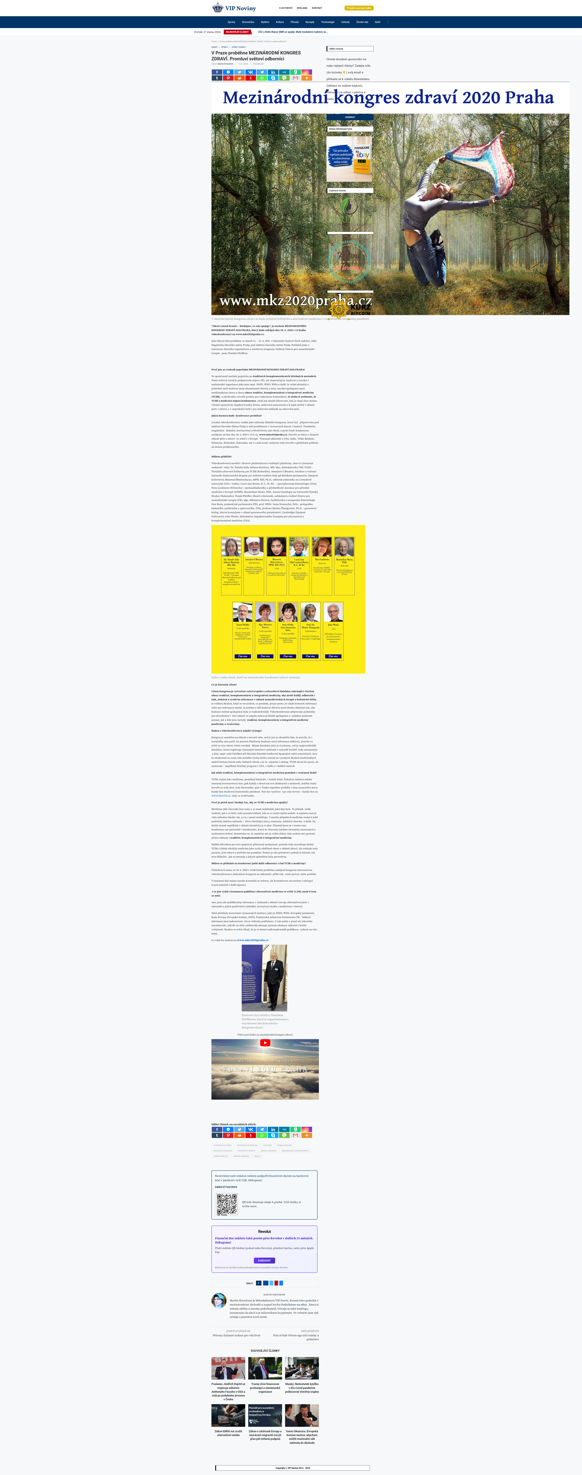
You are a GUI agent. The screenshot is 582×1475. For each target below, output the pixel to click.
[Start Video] (265, 1069)
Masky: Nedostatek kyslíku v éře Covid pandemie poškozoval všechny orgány (302, 1387)
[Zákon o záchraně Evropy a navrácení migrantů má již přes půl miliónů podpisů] (265, 1415)
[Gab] (295, 72)
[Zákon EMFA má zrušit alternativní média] (228, 1415)
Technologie (327, 22)
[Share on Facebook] (265, 1283)
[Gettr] (250, 78)
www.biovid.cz (220, 795)
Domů (214, 41)
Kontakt (317, 8)
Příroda (295, 22)
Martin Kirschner (225, 64)
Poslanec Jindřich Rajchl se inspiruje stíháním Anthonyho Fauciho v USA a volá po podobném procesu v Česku (228, 1391)
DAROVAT (264, 1260)
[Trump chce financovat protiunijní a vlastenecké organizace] (265, 1368)
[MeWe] (284, 72)
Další (377, 22)
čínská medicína (284, 1145)
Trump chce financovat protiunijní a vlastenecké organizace (265, 1387)
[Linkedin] (367, 32)
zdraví (257, 1156)
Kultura (280, 22)
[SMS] (284, 78)
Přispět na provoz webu (359, 8)
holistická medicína (222, 1151)
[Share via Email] (281, 1283)
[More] (306, 78)
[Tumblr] (217, 78)
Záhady (345, 22)
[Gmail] (295, 78)
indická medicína (268, 1151)
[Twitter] (239, 72)
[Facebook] (359, 32)
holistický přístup (246, 1151)
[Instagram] (306, 72)
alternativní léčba (222, 1145)
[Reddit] (239, 78)
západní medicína (241, 1156)
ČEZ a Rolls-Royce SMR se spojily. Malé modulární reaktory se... (293, 31)
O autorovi (285, 8)
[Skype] (273, 78)
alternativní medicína (247, 1145)
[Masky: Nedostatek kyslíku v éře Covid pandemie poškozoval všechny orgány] (302, 1368)
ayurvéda (267, 1145)
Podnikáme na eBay (294, 1304)
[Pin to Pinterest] (276, 1283)
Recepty (310, 22)
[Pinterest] (365, 32)
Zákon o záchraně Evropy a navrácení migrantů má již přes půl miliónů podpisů (265, 1435)
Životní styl (362, 22)
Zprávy (231, 22)
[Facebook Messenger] (228, 72)
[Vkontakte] (250, 72)
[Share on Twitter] (271, 1283)
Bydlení (265, 22)
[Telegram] (262, 72)
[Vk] (376, 32)
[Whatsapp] (262, 78)
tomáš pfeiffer (220, 1156)
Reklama (302, 8)
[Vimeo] (385, 32)
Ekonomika (248, 22)
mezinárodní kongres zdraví (295, 1151)
